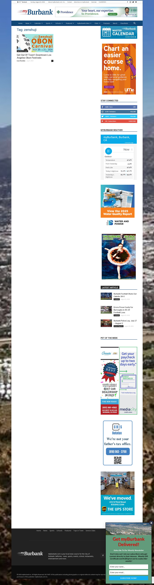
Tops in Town (78, 491)
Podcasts (106, 23)
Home (20, 23)
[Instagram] (130, 2)
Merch (115, 23)
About (118, 491)
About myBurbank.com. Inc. (56, 2)
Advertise (133, 491)
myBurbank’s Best (83, 23)
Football (116, 273)
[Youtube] (136, 2)
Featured (69, 23)
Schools (58, 23)
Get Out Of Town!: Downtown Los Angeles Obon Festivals (34, 56)
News (27, 23)
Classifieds (124, 23)
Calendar (94, 2)
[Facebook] (127, 2)
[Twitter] (133, 2)
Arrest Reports (118, 300)
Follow (133, 105)
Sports (48, 23)
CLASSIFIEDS (102, 2)
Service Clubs (90, 491)
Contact (69, 2)
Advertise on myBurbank (81, 2)
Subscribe (132, 114)
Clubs (96, 23)
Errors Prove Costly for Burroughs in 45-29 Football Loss (123, 284)
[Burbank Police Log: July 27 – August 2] (106, 297)
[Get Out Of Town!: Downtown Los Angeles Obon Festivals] (35, 43)
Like (134, 100)
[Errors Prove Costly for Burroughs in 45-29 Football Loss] (106, 284)
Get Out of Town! (22, 51)
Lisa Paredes (21, 61)
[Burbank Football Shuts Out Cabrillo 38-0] (106, 270)
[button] (134, 23)
